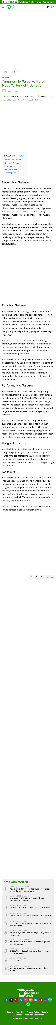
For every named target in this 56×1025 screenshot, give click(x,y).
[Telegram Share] (47, 577)
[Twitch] (45, 1000)
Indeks (10, 1012)
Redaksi (45, 1012)
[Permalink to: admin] (4, 90)
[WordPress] (21, 1000)
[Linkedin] (35, 1000)
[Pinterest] (16, 1000)
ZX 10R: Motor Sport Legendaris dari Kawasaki (30, 907)
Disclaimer (17, 1015)
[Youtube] (40, 1000)
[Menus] (3, 7)
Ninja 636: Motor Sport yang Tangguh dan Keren (28, 969)
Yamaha (5, 77)
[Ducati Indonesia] (11, 7)
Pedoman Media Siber (34, 1015)
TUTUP (21, 156)
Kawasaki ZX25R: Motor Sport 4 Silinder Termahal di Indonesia (27, 899)
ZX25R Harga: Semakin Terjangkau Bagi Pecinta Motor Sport (30, 933)
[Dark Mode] (48, 7)
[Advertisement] (28, 37)
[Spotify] (50, 1000)
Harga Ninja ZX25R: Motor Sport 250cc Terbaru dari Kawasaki (30, 924)
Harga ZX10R (15, 960)
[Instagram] (26, 1000)
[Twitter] (11, 1000)
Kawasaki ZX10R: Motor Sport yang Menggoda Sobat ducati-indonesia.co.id (30, 890)
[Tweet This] (36, 577)
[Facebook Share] (31, 577)
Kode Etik (20, 1012)
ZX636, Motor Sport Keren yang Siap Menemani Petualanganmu (30, 952)
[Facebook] (7, 1000)
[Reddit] (31, 1000)
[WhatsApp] (28, 1004)
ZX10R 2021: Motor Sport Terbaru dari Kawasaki (30, 915)
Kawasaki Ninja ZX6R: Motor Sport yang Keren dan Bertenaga (30, 943)
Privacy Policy (33, 1012)
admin (9, 90)
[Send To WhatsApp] (52, 577)
